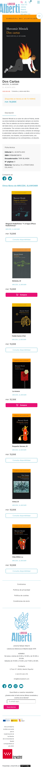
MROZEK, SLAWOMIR (13, 229)
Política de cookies (21, 595)
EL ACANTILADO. (9, 87)
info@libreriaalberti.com (21, 679)
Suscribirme (11, 707)
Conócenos (21, 584)
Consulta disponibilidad (21, 240)
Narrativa (16, 165)
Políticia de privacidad (21, 590)
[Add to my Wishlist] (39, 16)
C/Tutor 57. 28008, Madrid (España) (21, 669)
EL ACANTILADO (18, 152)
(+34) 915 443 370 (21, 674)
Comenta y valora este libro (21, 91)
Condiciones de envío (21, 601)
